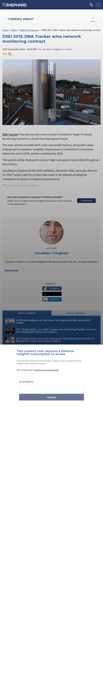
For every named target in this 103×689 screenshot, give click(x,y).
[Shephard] (14, 4)
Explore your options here (46, 370)
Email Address (26, 381)
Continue (51, 397)
